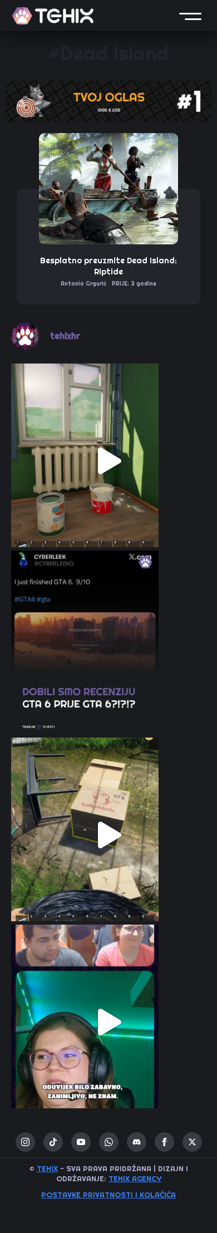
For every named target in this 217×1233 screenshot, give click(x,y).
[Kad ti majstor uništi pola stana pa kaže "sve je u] (108, 460)
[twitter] (192, 1142)
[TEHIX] (53, 16)
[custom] (53, 1142)
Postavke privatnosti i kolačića (108, 1195)
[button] (190, 15)
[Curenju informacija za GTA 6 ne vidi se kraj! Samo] (108, 648)
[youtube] (81, 1142)
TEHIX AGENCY (134, 1178)
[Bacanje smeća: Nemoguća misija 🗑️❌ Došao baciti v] (108, 835)
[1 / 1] (108, 101)
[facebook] (164, 1142)
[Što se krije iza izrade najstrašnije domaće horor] (108, 1022)
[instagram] (25, 1142)
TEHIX (47, 1168)
